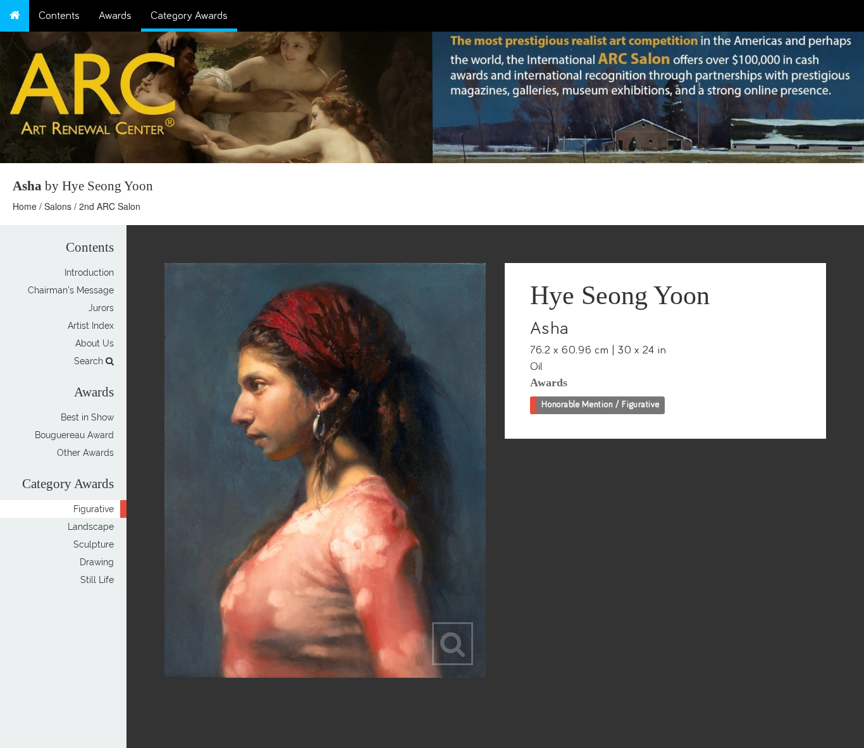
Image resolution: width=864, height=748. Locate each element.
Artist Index (91, 326)
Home (25, 206)
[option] (648, 94)
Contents (59, 15)
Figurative (93, 509)
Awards (115, 15)
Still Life (97, 580)
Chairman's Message (71, 290)
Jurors (101, 308)
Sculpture (93, 544)
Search (90, 361)
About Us (94, 343)
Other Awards (85, 453)
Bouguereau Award (74, 435)
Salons (57, 206)
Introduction (89, 272)
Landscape (91, 527)
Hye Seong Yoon (620, 295)
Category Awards (189, 15)
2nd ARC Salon (109, 206)
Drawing (97, 562)
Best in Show (87, 417)
